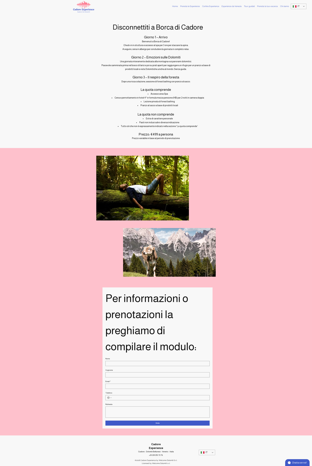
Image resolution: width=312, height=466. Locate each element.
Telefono (108, 393)
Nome (107, 359)
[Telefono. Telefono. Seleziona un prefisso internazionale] (109, 397)
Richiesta (108, 404)
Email (108, 381)
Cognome (109, 370)
